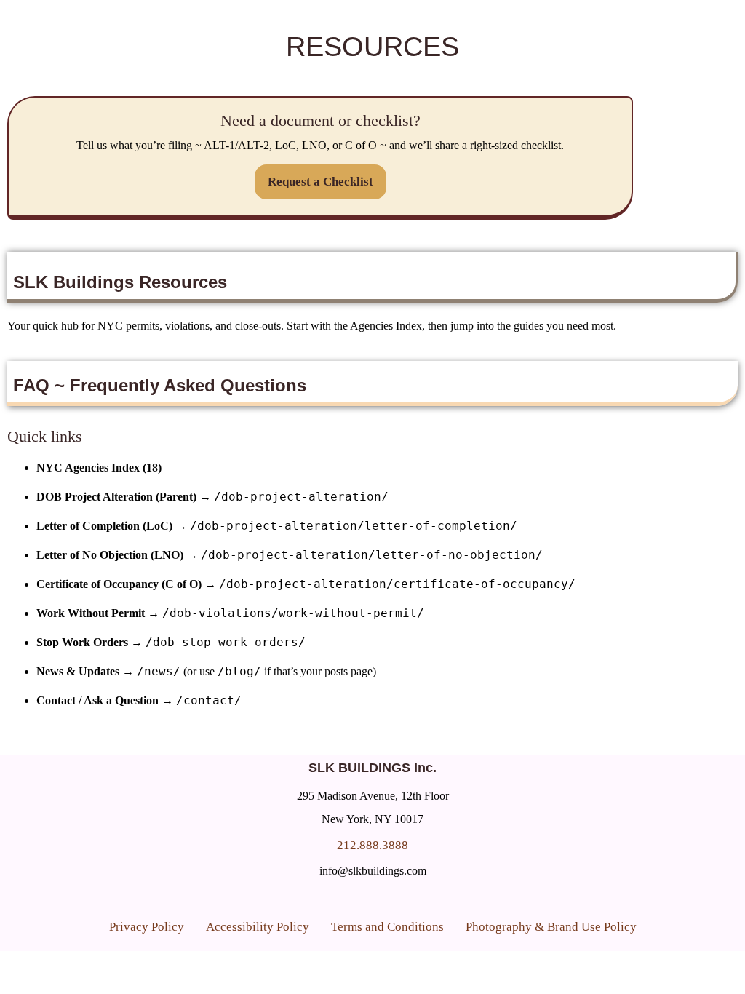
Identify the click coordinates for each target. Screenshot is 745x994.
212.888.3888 (372, 845)
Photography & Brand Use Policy (551, 927)
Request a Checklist (320, 181)
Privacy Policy (146, 927)
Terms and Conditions (387, 927)
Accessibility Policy (257, 927)
